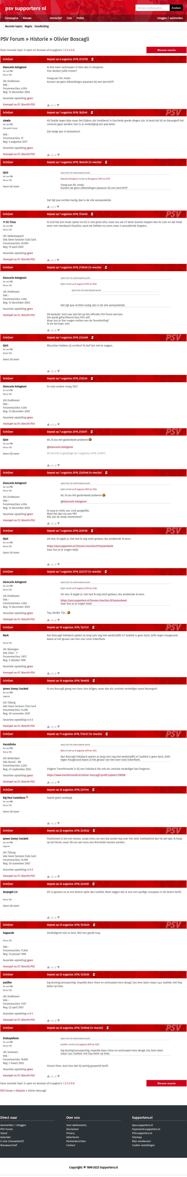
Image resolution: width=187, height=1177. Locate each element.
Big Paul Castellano (14, 797)
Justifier (7, 982)
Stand (3, 1133)
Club (69, 18)
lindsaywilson (11, 1038)
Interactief (56, 18)
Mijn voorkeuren (141, 1141)
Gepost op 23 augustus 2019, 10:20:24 (68, 924)
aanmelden (176, 18)
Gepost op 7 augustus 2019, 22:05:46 (67, 472)
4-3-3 (30, 719)
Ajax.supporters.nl (142, 1125)
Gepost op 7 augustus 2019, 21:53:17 (67, 431)
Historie (39, 39)
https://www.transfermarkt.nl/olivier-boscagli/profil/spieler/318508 (86, 775)
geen (30, 98)
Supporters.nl (142, 1118)
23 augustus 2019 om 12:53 (88, 1045)
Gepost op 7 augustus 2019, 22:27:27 (67, 571)
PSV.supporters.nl (142, 1133)
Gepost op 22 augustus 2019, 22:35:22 (68, 830)
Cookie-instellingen (143, 1145)
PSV (11, 71)
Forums (40, 18)
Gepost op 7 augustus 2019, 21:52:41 (67, 378)
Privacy (70, 1133)
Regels (28, 26)
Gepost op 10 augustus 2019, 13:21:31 (68, 627)
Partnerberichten (76, 1141)
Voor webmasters (76, 1125)
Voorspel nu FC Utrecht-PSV (19, 104)
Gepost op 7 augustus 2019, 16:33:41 (67, 112)
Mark (6, 635)
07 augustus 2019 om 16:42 (85, 284)
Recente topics (13, 26)
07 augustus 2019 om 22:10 (86, 588)
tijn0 (5, 172)
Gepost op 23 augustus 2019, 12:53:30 (68, 974)
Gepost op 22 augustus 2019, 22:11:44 (68, 789)
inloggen (162, 18)
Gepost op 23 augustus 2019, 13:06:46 (68, 1027)
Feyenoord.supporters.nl (146, 1129)
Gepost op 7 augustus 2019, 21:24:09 (67, 337)
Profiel (80, 18)
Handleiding (42, 26)
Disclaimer (72, 1129)
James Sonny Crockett (15, 688)
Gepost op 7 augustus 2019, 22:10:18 (67, 530)
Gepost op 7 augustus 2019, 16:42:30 (67, 162)
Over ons (73, 1118)
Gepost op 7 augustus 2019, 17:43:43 (67, 214)
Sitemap (137, 1137)
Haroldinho (9, 744)
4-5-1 (30, 1013)
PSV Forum (12, 39)
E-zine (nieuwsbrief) (12, 1141)
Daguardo (8, 932)
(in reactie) (95, 162)
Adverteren (72, 1137)
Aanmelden (7, 1125)
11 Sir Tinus (9, 222)
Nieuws (27, 18)
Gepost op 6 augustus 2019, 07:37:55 (67, 59)
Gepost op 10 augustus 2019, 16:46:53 (68, 680)
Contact (70, 1145)
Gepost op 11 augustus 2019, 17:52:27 (67, 734)
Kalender (5, 1137)
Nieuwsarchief (8, 1145)
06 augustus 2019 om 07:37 (99, 179)
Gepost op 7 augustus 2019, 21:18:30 (67, 267)
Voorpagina (11, 18)
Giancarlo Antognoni (14, 67)
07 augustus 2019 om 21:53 (85, 489)
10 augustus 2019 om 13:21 (85, 751)
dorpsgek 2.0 (10, 892)
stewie (7, 120)
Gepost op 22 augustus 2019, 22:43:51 (68, 884)
